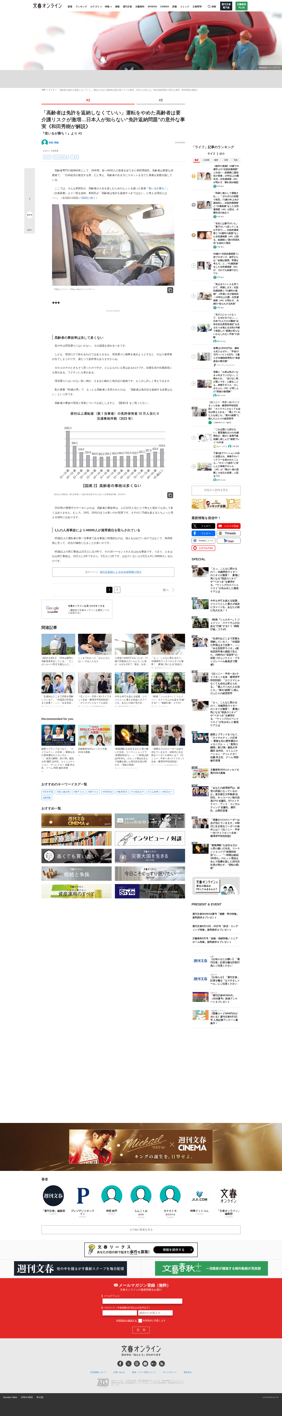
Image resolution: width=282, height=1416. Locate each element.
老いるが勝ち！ (158, 188)
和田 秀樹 (54, 142)
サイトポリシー (170, 1372)
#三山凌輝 (153, 791)
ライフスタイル (61, 157)
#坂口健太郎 (63, 791)
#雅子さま (79, 791)
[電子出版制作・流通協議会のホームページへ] (103, 1383)
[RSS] (162, 1364)
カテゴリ (94, 6)
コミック (184, 6)
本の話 (40, 1397)
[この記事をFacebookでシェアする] (29, 184)
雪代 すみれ (221, 341)
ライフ (51, 90)
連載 (117, 6)
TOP (43, 90)
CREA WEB (27, 1397)
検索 (214, 6)
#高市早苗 (48, 791)
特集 (107, 6)
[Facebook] (120, 1364)
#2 (161, 100)
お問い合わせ (119, 1372)
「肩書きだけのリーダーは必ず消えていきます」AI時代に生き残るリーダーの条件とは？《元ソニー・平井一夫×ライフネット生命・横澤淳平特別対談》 (168, 756)
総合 (222, 153)
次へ (166, 589)
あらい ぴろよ (222, 446)
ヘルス (75, 157)
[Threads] (137, 1364)
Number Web (10, 1397)
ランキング (81, 6)
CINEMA (164, 6)
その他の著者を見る (141, 1229)
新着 (70, 6)
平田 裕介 (220, 186)
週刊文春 (127, 6)
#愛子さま (93, 791)
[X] (129, 1364)
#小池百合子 (137, 791)
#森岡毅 (47, 797)
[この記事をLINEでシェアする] (29, 206)
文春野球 (197, 6)
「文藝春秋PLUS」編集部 (221, 422)
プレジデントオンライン (226, 365)
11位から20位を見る (216, 490)
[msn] (154, 1364)
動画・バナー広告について (144, 1372)
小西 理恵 (235, 446)
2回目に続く (88, 197)
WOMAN (152, 6)
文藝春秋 (139, 6)
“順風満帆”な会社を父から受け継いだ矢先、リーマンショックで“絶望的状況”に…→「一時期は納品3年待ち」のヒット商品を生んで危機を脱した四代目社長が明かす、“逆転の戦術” (131, 758)
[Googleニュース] (145, 1364)
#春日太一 (167, 791)
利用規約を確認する (126, 1320)
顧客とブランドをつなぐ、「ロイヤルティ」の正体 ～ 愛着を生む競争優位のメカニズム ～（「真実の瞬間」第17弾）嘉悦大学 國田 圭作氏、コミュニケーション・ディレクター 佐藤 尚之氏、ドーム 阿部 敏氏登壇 (58, 759)
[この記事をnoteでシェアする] (29, 215)
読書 (174, 6)
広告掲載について (98, 1372)
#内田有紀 (107, 791)
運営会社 (188, 1372)
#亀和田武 (122, 791)
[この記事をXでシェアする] (29, 175)
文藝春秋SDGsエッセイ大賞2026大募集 (92, 751)
